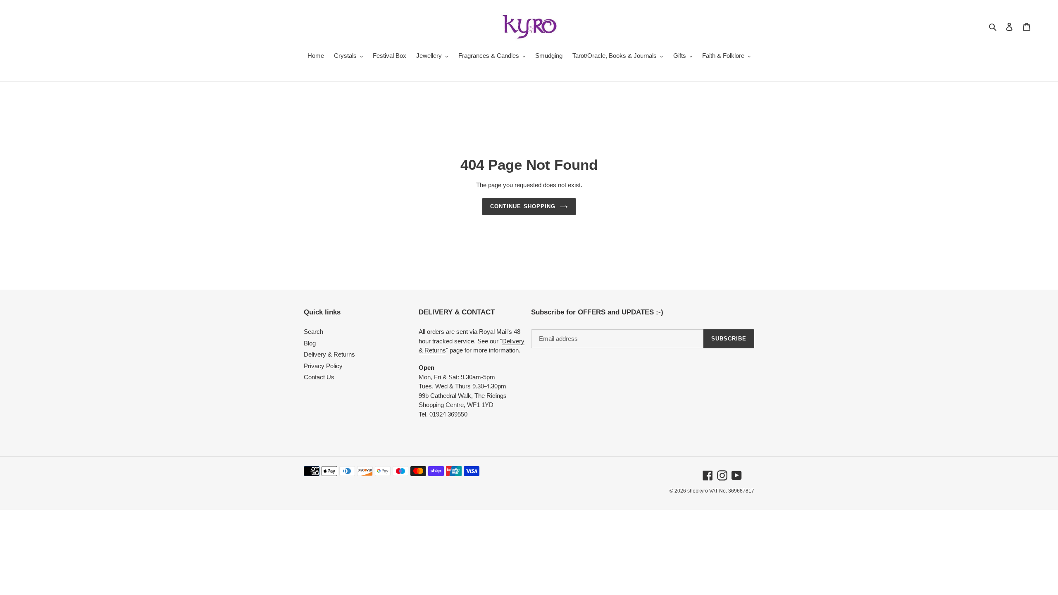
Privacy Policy (323, 365)
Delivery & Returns (329, 354)
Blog (310, 343)
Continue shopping (522, 206)
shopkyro (697, 491)
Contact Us (319, 377)
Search (313, 331)
